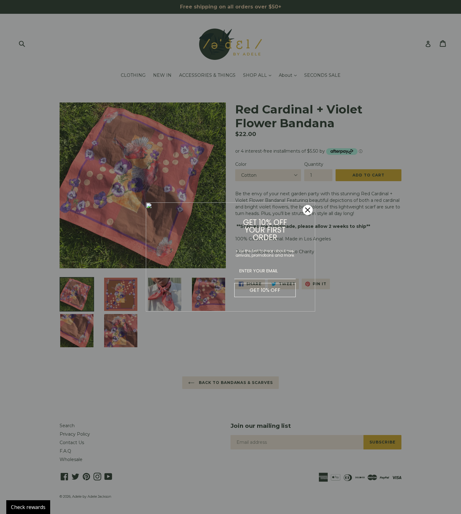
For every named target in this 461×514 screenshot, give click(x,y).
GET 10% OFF (265, 290)
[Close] (307, 210)
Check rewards (28, 507)
